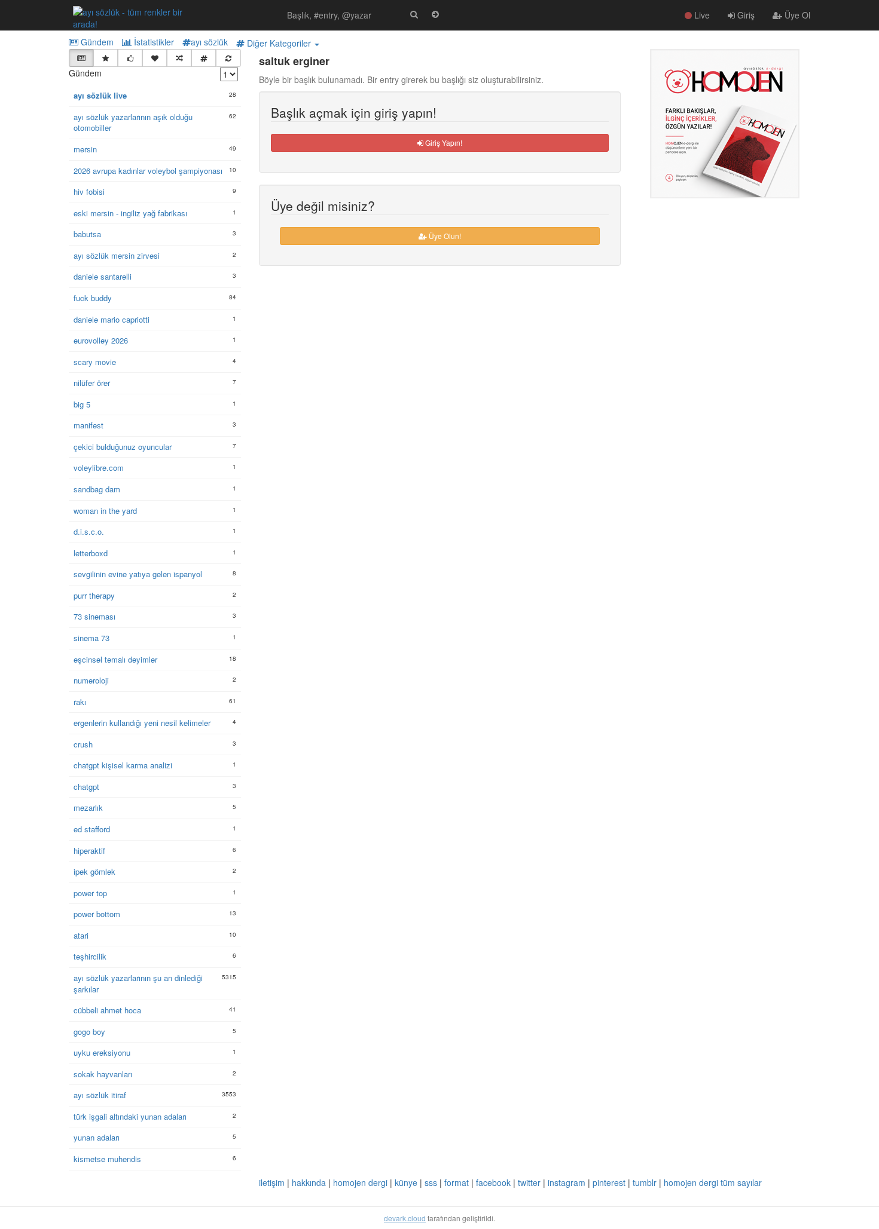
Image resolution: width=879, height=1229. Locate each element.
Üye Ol (796, 15)
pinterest (609, 1182)
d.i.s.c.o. (89, 531)
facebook (493, 1182)
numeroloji (91, 680)
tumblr (645, 1182)
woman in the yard (105, 510)
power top (90, 893)
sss (431, 1182)
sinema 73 (91, 638)
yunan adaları (97, 1137)
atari (81, 935)
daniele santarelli (103, 276)
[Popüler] (105, 58)
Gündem (96, 42)
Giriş (745, 15)
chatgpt (86, 786)
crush (83, 744)
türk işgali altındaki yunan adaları (130, 1116)
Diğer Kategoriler (279, 43)
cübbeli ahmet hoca (107, 1010)
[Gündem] (81, 58)
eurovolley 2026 (101, 340)
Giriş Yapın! (442, 142)
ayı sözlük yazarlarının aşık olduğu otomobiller (133, 123)
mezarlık (88, 807)
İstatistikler (153, 42)
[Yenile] (228, 58)
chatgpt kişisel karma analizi (123, 765)
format (456, 1182)
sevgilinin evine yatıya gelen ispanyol (138, 574)
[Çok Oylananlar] (130, 58)
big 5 (82, 404)
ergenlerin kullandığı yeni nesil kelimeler (142, 723)
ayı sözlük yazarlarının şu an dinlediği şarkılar (138, 984)
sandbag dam (97, 489)
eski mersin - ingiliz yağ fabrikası (130, 213)
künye (406, 1182)
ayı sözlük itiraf (100, 1095)
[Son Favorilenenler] (154, 58)
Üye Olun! (444, 236)
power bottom (97, 914)
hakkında (309, 1182)
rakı (80, 702)
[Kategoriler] (203, 58)
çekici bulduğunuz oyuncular (123, 447)
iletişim (272, 1182)
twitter (529, 1182)
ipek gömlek (94, 871)
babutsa (87, 234)
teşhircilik (90, 956)
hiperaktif (89, 850)
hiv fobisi (89, 191)
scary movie (95, 362)
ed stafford (92, 829)
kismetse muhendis (107, 1159)
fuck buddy (93, 298)
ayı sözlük (209, 42)
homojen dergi (360, 1182)
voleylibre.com (99, 467)
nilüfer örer (92, 383)
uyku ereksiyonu (102, 1052)
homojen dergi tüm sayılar (713, 1182)
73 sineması (94, 616)
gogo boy (89, 1031)
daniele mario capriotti (111, 319)
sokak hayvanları (103, 1074)
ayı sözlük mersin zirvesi (117, 255)
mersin (85, 149)
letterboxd (91, 553)
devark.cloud (405, 1218)
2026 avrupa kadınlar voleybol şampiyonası (148, 170)
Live (701, 15)
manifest (88, 425)
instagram (566, 1182)
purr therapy (94, 595)
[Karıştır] (179, 58)
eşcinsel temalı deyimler (115, 659)
